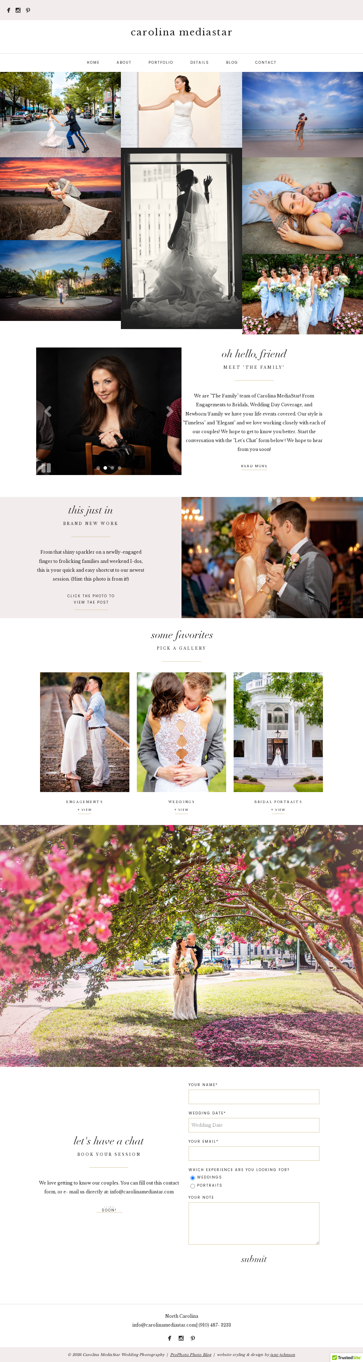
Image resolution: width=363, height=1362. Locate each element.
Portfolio (161, 62)
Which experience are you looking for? (239, 1170)
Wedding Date (206, 1113)
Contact (266, 62)
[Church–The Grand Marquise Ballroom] (272, 557)
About (124, 62)
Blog (232, 62)
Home (93, 62)
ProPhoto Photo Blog (191, 1354)
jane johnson (282, 1354)
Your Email (202, 1142)
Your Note (201, 1198)
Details (199, 62)
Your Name (202, 1085)
